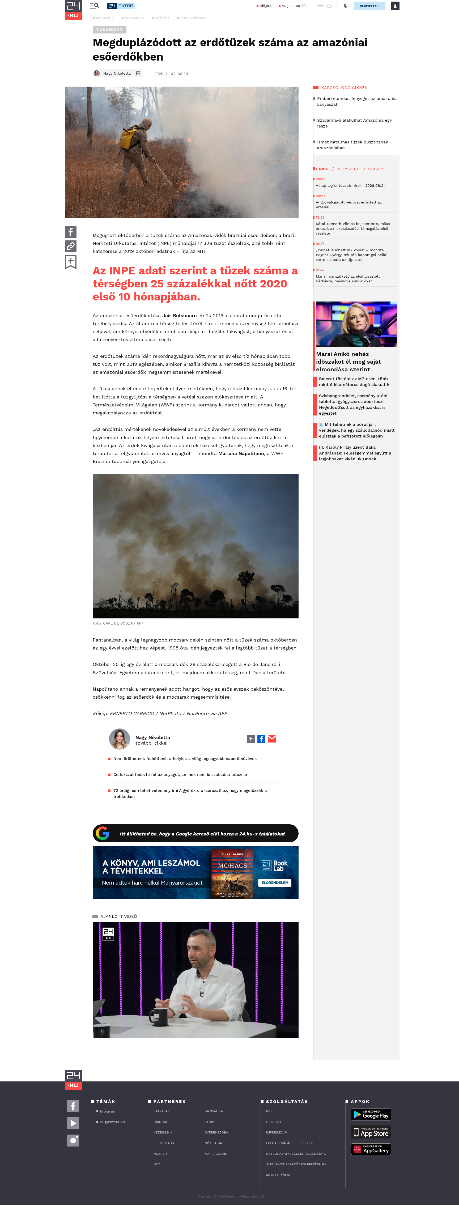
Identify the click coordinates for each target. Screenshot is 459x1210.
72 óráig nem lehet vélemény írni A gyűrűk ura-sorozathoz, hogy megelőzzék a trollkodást (190, 793)
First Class (164, 1143)
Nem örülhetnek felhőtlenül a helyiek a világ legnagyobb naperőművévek (185, 758)
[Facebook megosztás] (70, 232)
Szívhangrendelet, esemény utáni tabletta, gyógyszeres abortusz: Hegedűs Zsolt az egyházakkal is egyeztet (353, 404)
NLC (157, 1164)
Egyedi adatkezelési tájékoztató (296, 1154)
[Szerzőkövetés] (138, 73)
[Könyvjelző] (70, 262)
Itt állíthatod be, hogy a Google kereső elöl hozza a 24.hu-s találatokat (202, 834)
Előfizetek (369, 6)
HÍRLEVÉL (274, 1122)
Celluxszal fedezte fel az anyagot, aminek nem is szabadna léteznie (180, 774)
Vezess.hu (163, 1132)
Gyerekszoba (216, 1132)
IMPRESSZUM (276, 1132)
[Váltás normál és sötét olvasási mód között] (345, 6)
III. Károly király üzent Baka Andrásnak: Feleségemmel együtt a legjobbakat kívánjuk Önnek (355, 453)
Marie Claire (216, 1154)
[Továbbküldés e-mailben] (70, 246)
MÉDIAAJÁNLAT (278, 1175)
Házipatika (214, 1111)
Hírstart (161, 1122)
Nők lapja (213, 1143)
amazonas (134, 18)
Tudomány (109, 29)
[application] (196, 980)
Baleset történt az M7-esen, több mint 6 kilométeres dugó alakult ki (354, 381)
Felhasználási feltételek (289, 1143)
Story (210, 1122)
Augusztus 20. (294, 6)
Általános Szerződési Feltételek (296, 1164)
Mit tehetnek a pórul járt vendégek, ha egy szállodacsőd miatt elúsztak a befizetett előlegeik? (357, 430)
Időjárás (266, 6)
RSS (269, 1111)
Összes (376, 168)
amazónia (105, 18)
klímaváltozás (193, 18)
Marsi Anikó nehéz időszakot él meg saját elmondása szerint (348, 362)
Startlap (161, 1111)
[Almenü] (94, 6)
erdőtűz (162, 18)
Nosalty (161, 1154)
